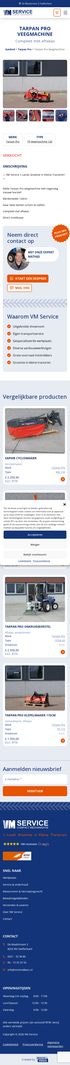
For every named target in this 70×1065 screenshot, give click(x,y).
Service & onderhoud (15, 884)
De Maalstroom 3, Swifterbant (36, 3)
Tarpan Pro (25, 49)
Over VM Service (12, 912)
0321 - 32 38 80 (17, 956)
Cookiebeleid (24, 560)
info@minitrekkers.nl (20, 969)
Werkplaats (9, 878)
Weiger (35, 544)
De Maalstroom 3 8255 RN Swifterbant (20, 947)
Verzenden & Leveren (16, 905)
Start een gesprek (30, 278)
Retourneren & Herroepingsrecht (23, 891)
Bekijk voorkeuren (35, 554)
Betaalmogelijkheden (15, 898)
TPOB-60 (60, 640)
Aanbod (10, 49)
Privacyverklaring (41, 560)
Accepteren (35, 534)
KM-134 (60, 472)
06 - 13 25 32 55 (17, 962)
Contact (7, 919)
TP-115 (61, 729)
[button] (64, 504)
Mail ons (22, 288)
